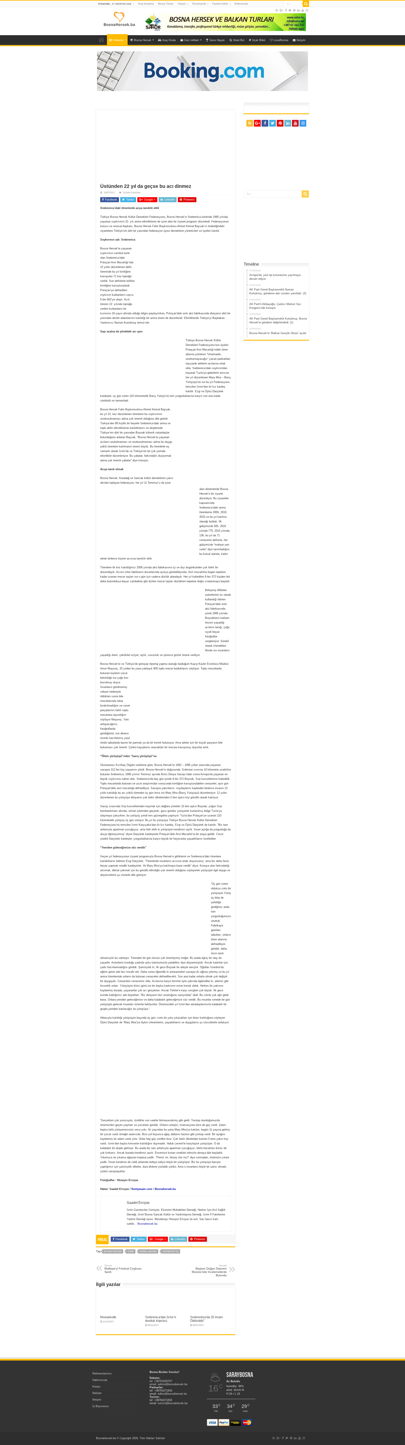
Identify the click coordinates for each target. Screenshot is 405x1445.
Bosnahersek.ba (165, 1189)
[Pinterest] (294, 10)
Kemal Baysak (148, 1251)
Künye (96, 1386)
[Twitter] (290, 10)
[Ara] (306, 4)
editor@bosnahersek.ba (172, 1393)
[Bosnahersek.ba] (119, 18)
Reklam (97, 1393)
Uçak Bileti (258, 40)
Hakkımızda (99, 1380)
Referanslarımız (102, 1373)
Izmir (131, 1251)
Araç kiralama (146, 3)
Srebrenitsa (171, 1251)
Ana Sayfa (101, 39)
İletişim (301, 40)
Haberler (118, 40)
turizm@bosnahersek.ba (173, 1403)
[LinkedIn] (298, 10)
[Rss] (276, 10)
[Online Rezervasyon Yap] (202, 70)
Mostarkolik (108, 1317)
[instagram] (307, 10)
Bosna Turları (165, 3)
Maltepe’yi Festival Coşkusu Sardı (123, 1269)
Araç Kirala (169, 40)
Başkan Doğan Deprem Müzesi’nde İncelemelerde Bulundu (209, 1270)
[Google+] (281, 10)
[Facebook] (286, 10)
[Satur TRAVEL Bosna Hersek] (224, 21)
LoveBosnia (281, 40)
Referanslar (241, 3)
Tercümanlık (199, 3)
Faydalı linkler (220, 3)
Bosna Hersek (142, 40)
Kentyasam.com (141, 1189)
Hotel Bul (238, 40)
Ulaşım (182, 3)
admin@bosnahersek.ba (172, 1384)
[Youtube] (302, 10)
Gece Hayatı (217, 40)
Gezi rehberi (191, 40)
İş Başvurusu (100, 1406)
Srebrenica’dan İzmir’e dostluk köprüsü (160, 1318)
